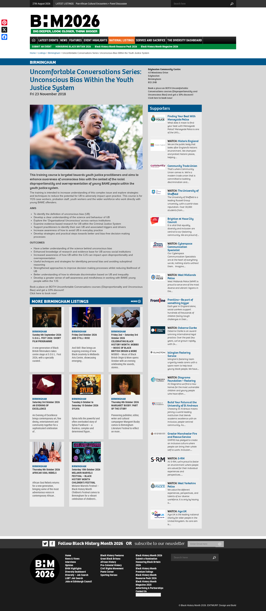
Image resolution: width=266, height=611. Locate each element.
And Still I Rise (81, 338)
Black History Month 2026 (149, 555)
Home (33, 53)
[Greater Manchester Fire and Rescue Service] (158, 433)
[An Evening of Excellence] (46, 384)
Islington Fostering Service (179, 354)
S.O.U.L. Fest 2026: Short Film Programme (46, 339)
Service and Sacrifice (150, 40)
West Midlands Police (182, 276)
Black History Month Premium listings (146, 570)
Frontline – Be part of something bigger (180, 301)
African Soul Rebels (44, 472)
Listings (42, 53)
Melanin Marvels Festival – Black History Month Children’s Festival (83, 477)
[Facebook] (4, 37)
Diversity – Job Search (76, 575)
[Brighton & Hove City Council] (158, 221)
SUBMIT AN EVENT (42, 46)
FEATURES (75, 40)
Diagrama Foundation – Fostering (182, 379)
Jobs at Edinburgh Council (78, 581)
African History (108, 562)
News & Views (72, 558)
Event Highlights (95, 40)
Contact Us (141, 591)
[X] (4, 29)
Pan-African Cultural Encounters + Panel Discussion (101, 3)
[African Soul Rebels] (46, 452)
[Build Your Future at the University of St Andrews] (158, 404)
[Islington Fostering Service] (158, 352)
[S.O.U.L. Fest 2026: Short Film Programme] (46, 317)
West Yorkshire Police (182, 484)
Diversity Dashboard (75, 571)
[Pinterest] (4, 22)
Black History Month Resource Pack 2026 (116, 46)
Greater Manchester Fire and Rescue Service (182, 435)
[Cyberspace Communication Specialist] (158, 245)
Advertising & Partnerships (149, 588)
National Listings (121, 40)
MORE (134, 301)
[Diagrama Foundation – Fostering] (158, 379)
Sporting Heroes (108, 575)
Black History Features (112, 555)
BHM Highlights (73, 568)
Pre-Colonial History (111, 565)
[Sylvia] (86, 384)
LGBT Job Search (74, 578)
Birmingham (54, 53)
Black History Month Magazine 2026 (159, 46)
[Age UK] (158, 515)
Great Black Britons (110, 558)
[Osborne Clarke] (158, 330)
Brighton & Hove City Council (181, 220)
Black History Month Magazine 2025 (146, 583)
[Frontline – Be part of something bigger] (158, 300)
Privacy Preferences (148, 594)
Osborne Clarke (187, 328)
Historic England (188, 141)
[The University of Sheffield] (158, 192)
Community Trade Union (182, 166)
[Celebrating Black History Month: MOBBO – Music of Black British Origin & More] (125, 317)
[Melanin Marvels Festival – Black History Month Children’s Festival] (86, 452)
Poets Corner (107, 571)
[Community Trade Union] (158, 166)
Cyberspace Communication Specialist (180, 247)
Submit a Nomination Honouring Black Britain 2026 (148, 562)
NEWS (63, 40)
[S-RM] (158, 459)
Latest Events (48, 40)
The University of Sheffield (183, 192)
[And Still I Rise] (86, 317)
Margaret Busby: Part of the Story (124, 407)
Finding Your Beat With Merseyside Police (182, 117)
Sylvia (75, 408)
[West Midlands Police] (158, 277)
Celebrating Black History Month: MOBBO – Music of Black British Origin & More (125, 346)
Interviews (70, 562)
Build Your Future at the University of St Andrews (183, 403)
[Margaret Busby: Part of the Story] (125, 384)
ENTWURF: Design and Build (221, 605)
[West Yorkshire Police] (158, 486)
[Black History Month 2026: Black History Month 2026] (65, 24)
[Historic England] (158, 145)
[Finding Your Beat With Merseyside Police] (158, 118)
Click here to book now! (160, 98)
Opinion (69, 565)
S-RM (181, 458)
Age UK (182, 511)
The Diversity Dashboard (184, 40)
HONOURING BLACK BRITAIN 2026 (73, 46)
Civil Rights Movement (111, 568)
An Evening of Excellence (40, 407)
